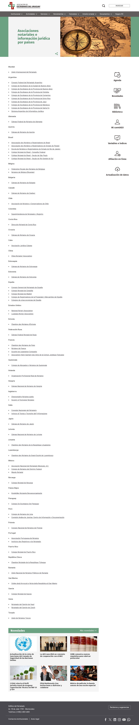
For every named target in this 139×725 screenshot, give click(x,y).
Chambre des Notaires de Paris (23, 345)
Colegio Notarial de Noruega (22, 483)
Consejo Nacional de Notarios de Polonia (26, 528)
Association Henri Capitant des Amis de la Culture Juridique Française (37, 355)
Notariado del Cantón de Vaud (22, 604)
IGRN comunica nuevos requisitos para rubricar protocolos (80, 656)
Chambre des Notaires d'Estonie (23, 324)
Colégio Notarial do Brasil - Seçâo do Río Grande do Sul (32, 159)
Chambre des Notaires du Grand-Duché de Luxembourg (32, 456)
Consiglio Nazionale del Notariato (24, 410)
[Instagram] (119, 719)
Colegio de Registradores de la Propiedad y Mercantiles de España (36, 297)
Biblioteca (117, 112)
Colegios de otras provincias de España (26, 300)
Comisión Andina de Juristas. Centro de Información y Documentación (37, 517)
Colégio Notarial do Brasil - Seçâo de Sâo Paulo (29, 155)
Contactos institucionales (18, 719)
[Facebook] (105, 719)
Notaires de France (18, 348)
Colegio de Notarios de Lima (22, 514)
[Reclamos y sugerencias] (119, 709)
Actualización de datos (117, 175)
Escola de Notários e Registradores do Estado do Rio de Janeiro (35, 149)
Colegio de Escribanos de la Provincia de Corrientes (30, 95)
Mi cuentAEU (117, 127)
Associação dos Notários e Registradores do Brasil (30, 143)
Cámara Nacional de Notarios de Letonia (26, 435)
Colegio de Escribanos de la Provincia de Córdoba (30, 92)
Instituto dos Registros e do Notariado (26, 542)
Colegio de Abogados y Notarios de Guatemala (29, 365)
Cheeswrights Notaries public (22, 397)
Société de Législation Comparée (24, 352)
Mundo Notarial (17, 472)
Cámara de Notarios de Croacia (23, 235)
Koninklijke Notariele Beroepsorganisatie (26, 493)
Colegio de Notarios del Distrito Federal (26, 469)
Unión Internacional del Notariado (24, 72)
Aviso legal (35, 719)
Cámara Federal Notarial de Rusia (23, 335)
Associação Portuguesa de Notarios (25, 538)
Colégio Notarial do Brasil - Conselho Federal (28, 152)
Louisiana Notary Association (22, 314)
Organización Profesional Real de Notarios (27, 376)
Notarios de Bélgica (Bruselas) (22, 172)
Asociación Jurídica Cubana (21, 246)
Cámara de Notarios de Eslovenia (23, 277)
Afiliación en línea (117, 159)
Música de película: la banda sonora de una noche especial (83, 684)
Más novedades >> (88, 630)
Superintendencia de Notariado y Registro (27, 214)
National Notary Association (22, 311)
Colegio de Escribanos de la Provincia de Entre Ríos (30, 99)
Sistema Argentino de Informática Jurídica (27, 111)
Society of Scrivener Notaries (22, 400)
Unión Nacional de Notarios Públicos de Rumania (29, 573)
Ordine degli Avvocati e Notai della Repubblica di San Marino (34, 583)
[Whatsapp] (128, 719)
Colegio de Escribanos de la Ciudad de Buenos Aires (31, 86)
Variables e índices (117, 143)
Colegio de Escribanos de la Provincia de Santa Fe (30, 108)
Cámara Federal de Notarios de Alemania (26, 122)
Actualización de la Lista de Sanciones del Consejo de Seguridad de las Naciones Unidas (22, 657)
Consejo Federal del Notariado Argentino (26, 83)
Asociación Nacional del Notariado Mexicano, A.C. (30, 466)
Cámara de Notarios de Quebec (23, 193)
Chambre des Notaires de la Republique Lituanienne (30, 445)
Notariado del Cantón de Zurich (23, 608)
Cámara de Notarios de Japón (22, 424)
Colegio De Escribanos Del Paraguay (25, 504)
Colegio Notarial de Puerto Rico (23, 552)
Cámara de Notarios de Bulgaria (23, 183)
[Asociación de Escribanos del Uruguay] (24, 5)
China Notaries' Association (21, 256)
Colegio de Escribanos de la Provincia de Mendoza (30, 105)
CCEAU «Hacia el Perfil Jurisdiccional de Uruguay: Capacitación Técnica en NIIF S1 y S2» (23, 686)
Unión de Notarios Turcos (21, 618)
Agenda (117, 80)
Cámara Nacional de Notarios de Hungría (26, 386)
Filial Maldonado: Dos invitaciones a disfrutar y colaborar (51, 685)
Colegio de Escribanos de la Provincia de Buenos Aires (31, 89)
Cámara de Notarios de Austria (23, 132)
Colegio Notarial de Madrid (21, 294)
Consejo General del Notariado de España (27, 288)
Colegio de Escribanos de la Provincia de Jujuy (28, 102)
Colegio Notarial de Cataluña (22, 291)
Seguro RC (119, 14)
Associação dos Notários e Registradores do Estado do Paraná (35, 146)
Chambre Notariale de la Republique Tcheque (28, 562)
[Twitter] (110, 719)
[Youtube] (124, 719)
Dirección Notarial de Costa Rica (23, 225)
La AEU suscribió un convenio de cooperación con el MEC (52, 655)
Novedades (117, 96)
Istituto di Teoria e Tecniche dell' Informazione (29, 414)
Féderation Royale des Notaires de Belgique (28, 169)
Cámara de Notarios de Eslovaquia (24, 267)
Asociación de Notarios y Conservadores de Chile (30, 204)
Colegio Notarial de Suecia (21, 594)
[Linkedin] (115, 719)
